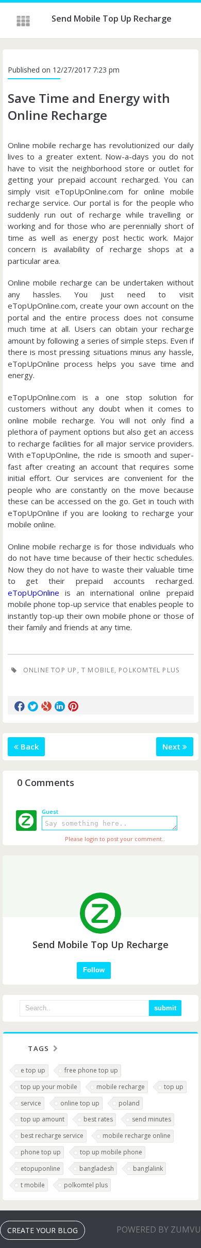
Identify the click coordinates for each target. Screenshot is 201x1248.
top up (173, 1086)
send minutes (151, 1119)
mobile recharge (120, 1086)
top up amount (42, 1119)
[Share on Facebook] (19, 706)
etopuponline (40, 1168)
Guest (50, 811)
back (29, 746)
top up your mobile (49, 1086)
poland (129, 1103)
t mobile (97, 670)
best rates (98, 1119)
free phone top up (91, 1070)
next (172, 746)
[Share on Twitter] (33, 706)
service (31, 1103)
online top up (50, 670)
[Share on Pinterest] (73, 706)
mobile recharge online (137, 1135)
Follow (94, 970)
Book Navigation (24, 21)
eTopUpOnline (33, 592)
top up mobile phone (111, 1152)
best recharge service (52, 1135)
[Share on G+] (46, 706)
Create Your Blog (42, 1230)
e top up (33, 1070)
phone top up (41, 1152)
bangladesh (96, 1168)
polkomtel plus (149, 670)
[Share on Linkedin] (60, 706)
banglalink (148, 1168)
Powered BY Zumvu (158, 1229)
